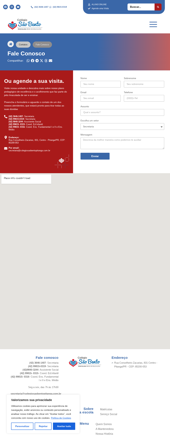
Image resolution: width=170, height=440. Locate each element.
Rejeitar (43, 426)
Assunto (85, 106)
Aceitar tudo (64, 426)
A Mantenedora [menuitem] (105, 429)
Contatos (23, 44)
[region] (43, 414)
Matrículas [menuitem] (106, 409)
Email (83, 92)
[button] (28, 60)
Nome (84, 78)
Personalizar (22, 426)
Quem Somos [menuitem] (104, 424)
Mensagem (86, 134)
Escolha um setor (90, 120)
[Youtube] (18, 7)
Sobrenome (130, 78)
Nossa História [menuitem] (104, 433)
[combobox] (141, 6)
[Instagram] (11, 7)
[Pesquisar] (158, 6)
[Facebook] (5, 7)
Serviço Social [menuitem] (108, 414)
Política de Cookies (61, 418)
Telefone (128, 92)
